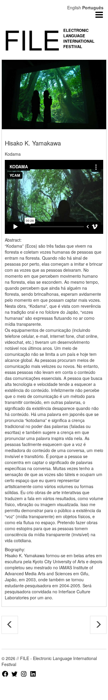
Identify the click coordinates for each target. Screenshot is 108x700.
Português (93, 8)
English (74, 8)
